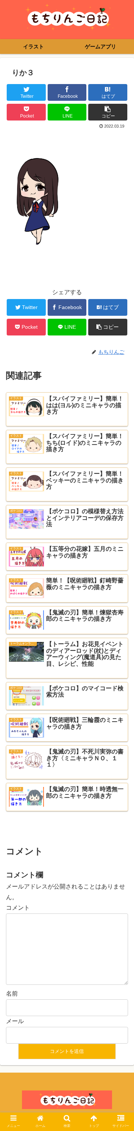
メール (15, 1021)
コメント (18, 908)
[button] (119, 798)
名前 (12, 993)
